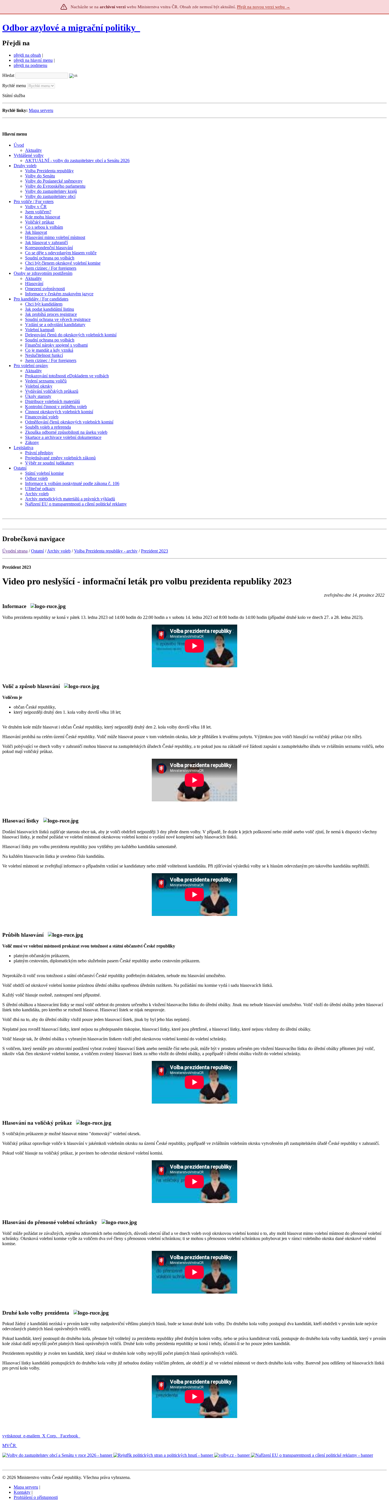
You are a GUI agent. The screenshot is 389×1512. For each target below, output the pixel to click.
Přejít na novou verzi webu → (263, 7)
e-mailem (31, 1435)
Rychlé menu (14, 85)
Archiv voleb (59, 551)
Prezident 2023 (154, 551)
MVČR (9, 1445)
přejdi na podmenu (30, 65)
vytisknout (11, 1435)
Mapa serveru (41, 110)
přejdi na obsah (27, 55)
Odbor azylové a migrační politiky (70, 27)
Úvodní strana (15, 551)
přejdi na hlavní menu (33, 60)
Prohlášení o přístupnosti (36, 1497)
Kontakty (22, 1492)
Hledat (8, 75)
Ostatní (37, 551)
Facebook (69, 1435)
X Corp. (50, 1435)
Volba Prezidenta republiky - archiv (106, 551)
